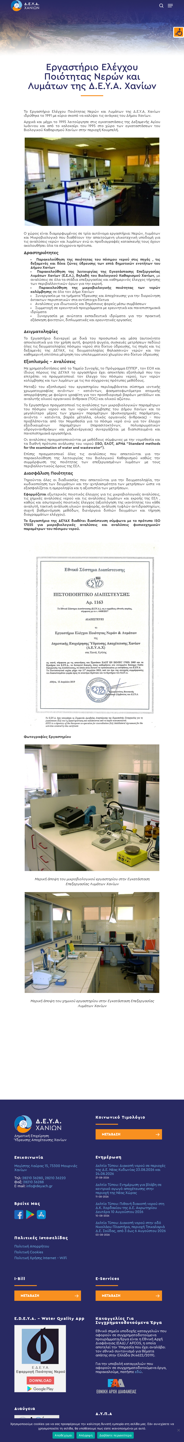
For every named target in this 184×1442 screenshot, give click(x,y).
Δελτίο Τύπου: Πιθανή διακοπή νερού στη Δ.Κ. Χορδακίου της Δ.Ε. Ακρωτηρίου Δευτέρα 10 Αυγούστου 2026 (130, 1208)
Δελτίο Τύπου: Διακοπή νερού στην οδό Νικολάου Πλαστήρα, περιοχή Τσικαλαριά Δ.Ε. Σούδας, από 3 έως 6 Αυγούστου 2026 (131, 1227)
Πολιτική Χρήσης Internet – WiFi (40, 1258)
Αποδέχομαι (63, 1435)
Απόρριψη (86, 1435)
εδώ (138, 1372)
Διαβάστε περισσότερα (115, 1435)
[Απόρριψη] (178, 1430)
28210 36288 (33, 1182)
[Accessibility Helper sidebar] (178, 32)
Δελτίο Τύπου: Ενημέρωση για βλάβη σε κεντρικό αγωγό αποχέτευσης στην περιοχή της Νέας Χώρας (129, 1189)
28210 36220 (55, 1178)
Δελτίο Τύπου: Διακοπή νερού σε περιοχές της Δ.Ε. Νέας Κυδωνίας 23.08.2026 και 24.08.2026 (130, 1170)
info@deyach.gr (39, 1186)
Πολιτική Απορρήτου (31, 1246)
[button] (170, 5)
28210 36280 (32, 1178)
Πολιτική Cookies (28, 1252)
